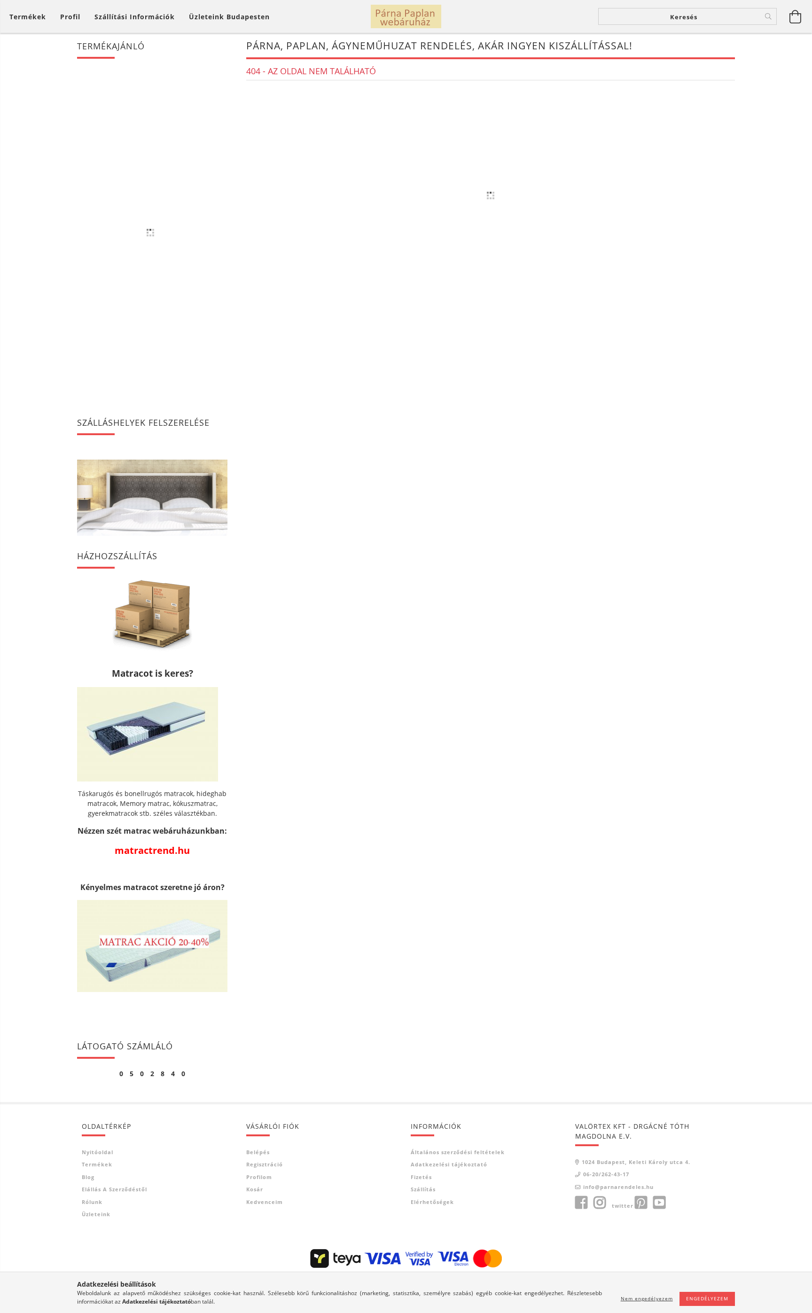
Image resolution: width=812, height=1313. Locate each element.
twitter (622, 1205)
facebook (581, 1203)
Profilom (259, 1176)
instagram (599, 1203)
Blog (88, 1176)
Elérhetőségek (432, 1201)
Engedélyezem (707, 1298)
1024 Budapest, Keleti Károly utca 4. (636, 1161)
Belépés (258, 1152)
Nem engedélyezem (647, 1298)
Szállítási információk (134, 16)
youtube (659, 1203)
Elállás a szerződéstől (114, 1189)
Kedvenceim (264, 1201)
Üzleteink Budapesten (229, 16)
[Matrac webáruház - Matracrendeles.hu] (147, 733)
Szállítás (423, 1189)
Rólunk (92, 1201)
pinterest (641, 1203)
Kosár (254, 1189)
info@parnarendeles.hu (618, 1186)
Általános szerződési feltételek (458, 1152)
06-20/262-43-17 (606, 1174)
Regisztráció (264, 1164)
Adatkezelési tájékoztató (449, 1164)
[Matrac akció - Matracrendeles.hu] (152, 945)
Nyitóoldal (97, 1152)
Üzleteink (96, 1214)
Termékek (97, 1164)
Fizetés (421, 1176)
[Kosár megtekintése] (795, 16)
